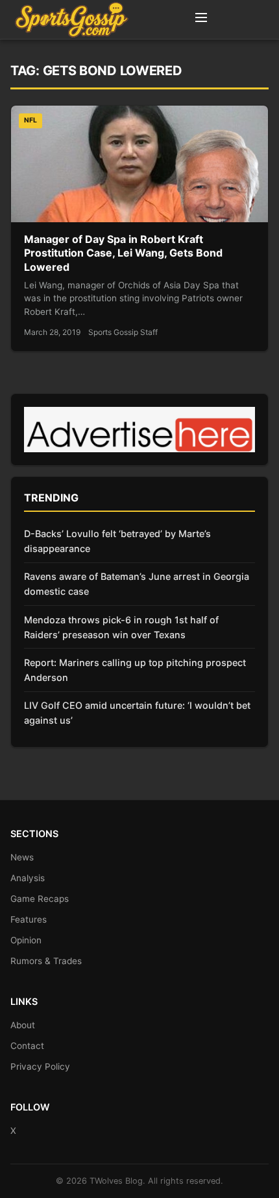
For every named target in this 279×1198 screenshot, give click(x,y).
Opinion (26, 940)
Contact (27, 1046)
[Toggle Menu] (201, 19)
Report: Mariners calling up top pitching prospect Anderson (135, 670)
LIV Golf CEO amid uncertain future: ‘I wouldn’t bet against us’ (137, 713)
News (22, 857)
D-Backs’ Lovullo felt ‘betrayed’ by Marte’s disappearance (117, 541)
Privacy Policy (40, 1066)
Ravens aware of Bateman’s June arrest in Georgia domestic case (136, 584)
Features (28, 919)
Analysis (27, 878)
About (22, 1025)
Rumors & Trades (46, 961)
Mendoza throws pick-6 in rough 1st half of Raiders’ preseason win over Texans (121, 627)
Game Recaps (39, 898)
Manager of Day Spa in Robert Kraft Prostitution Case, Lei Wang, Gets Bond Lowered (123, 253)
